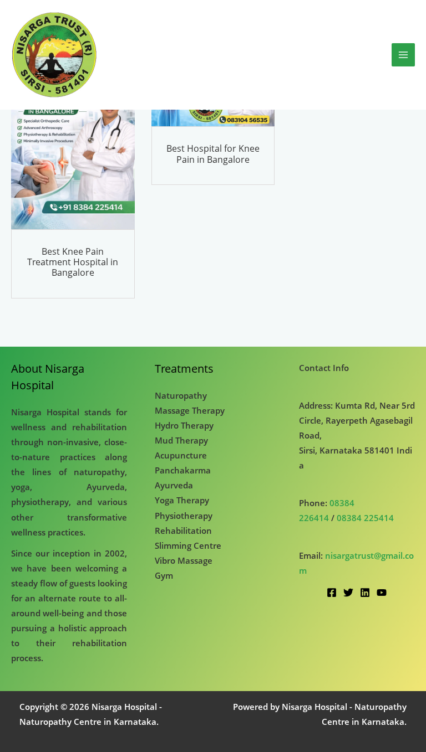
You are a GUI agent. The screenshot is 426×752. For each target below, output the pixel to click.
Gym (164, 575)
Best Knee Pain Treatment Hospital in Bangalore (72, 262)
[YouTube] (382, 593)
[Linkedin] (365, 593)
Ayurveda (174, 485)
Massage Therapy (190, 410)
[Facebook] (332, 593)
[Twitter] (348, 593)
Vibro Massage (183, 560)
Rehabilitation (183, 530)
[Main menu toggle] (403, 54)
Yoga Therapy (182, 500)
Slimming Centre (188, 545)
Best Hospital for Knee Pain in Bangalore (213, 153)
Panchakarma (183, 470)
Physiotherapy (183, 515)
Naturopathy (181, 395)
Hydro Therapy (184, 425)
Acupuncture (181, 455)
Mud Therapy (181, 440)
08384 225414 (365, 517)
